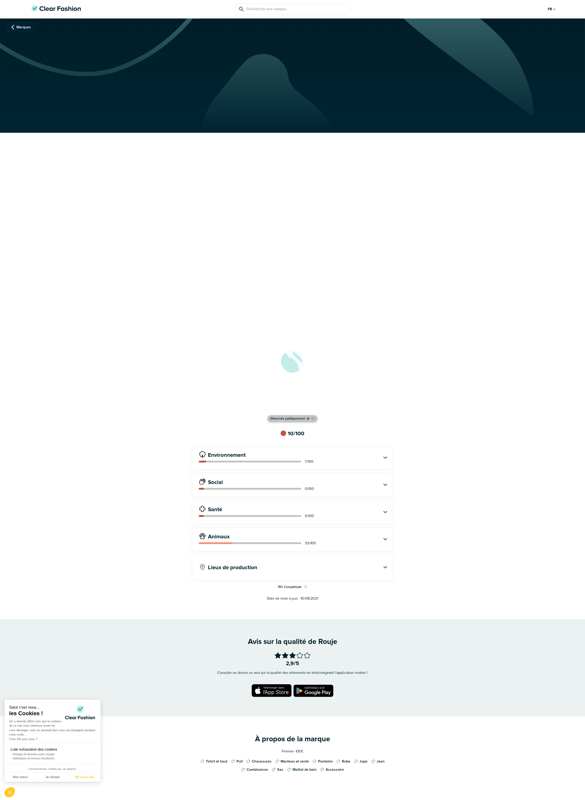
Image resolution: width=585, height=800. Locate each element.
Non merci (20, 777)
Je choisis (52, 777)
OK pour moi (84, 777)
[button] (9, 792)
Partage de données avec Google (34, 754)
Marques (23, 27)
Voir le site (292, 405)
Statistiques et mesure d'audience (34, 758)
